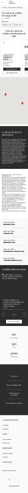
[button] (5, 95)
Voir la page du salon (12, 72)
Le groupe (5, 429)
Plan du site (6, 443)
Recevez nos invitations (9, 470)
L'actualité (5, 425)
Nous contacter (7, 439)
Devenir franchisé (8, 453)
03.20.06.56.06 (6, 65)
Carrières (5, 457)
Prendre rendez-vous (11, 69)
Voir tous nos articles (14, 321)
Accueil (10, 7)
